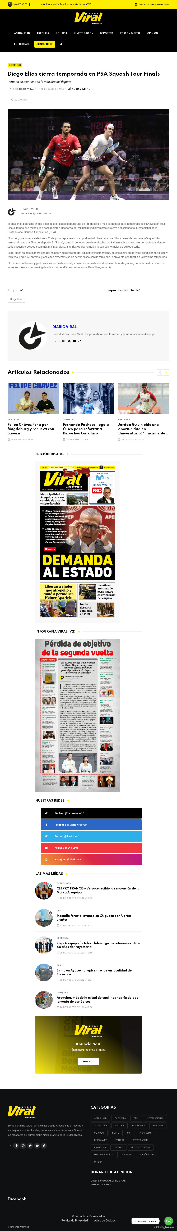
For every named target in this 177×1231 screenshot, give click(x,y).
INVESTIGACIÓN (140, 1140)
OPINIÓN (98, 1162)
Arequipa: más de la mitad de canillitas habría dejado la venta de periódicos (97, 999)
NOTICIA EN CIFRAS (140, 1147)
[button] (160, 372)
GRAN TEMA (100, 1147)
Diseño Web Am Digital (18, 1227)
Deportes (107, 33)
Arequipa (43, 33)
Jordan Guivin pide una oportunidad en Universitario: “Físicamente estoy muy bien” (141, 429)
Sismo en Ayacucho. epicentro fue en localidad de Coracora (94, 972)
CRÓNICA (118, 1147)
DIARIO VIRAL (26, 89)
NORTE (115, 1133)
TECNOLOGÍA (100, 1125)
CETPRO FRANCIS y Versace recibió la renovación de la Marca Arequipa (98, 890)
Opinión (152, 33)
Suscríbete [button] (44, 44)
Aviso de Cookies (105, 1220)
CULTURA (119, 1125)
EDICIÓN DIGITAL (148, 1154)
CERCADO (99, 1133)
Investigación (83, 33)
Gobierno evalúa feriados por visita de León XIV (67, 4)
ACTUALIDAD (100, 1118)
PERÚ (136, 1118)
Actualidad (22, 33)
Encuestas (21, 44)
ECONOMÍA (120, 1118)
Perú (60, 965)
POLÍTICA (119, 1140)
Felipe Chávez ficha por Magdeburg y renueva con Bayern (31, 429)
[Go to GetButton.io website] (168, 1228)
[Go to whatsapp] (168, 1221)
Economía (63, 938)
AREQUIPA (158, 1125)
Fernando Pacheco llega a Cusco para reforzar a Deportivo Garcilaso (86, 429)
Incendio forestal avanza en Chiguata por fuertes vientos (94, 917)
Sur (59, 911)
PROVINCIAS (145, 1133)
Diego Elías (16, 299)
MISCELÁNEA (138, 1125)
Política (61, 33)
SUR (129, 1133)
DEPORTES (126, 1154)
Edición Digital (130, 33)
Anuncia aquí (88, 1046)
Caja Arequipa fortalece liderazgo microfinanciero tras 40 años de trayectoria (98, 945)
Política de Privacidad (74, 1220)
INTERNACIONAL (155, 1118)
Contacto (88, 1061)
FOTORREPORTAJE (103, 1154)
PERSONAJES (100, 1140)
